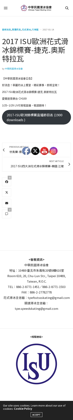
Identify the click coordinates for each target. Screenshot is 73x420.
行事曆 (35, 29)
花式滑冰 (26, 29)
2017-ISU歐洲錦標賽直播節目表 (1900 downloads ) (34, 117)
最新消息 (6, 29)
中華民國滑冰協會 (14, 68)
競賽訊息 (16, 29)
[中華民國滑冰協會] (36, 8)
